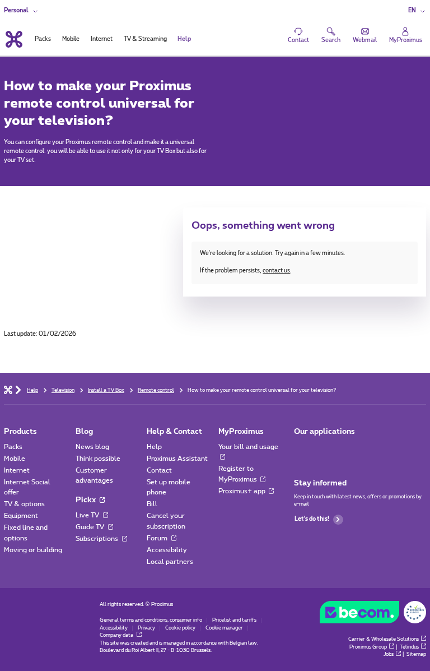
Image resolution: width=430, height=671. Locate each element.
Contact (159, 470)
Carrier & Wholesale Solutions (383, 639)
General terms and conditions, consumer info (151, 620)
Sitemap (416, 654)
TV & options (24, 504)
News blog (92, 446)
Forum (158, 538)
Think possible (98, 458)
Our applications (324, 432)
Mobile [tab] (71, 39)
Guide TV (91, 527)
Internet (17, 470)
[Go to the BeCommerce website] (373, 614)
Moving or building (33, 550)
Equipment (21, 515)
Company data (117, 635)
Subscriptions (98, 538)
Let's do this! (312, 519)
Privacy (146, 628)
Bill (152, 504)
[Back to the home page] (13, 39)
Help (154, 446)
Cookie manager (224, 628)
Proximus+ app (242, 491)
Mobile (14, 458)
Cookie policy (180, 628)
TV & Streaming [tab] (145, 39)
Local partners (170, 561)
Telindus (409, 647)
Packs (13, 446)
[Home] (8, 389)
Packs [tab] (43, 39)
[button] (417, 11)
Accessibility (167, 550)
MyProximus (241, 432)
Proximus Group (368, 647)
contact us (276, 271)
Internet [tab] (102, 39)
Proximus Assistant (177, 458)
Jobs (389, 654)
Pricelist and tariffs (234, 620)
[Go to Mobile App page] (301, 449)
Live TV (88, 515)
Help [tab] (184, 39)
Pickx (86, 500)
